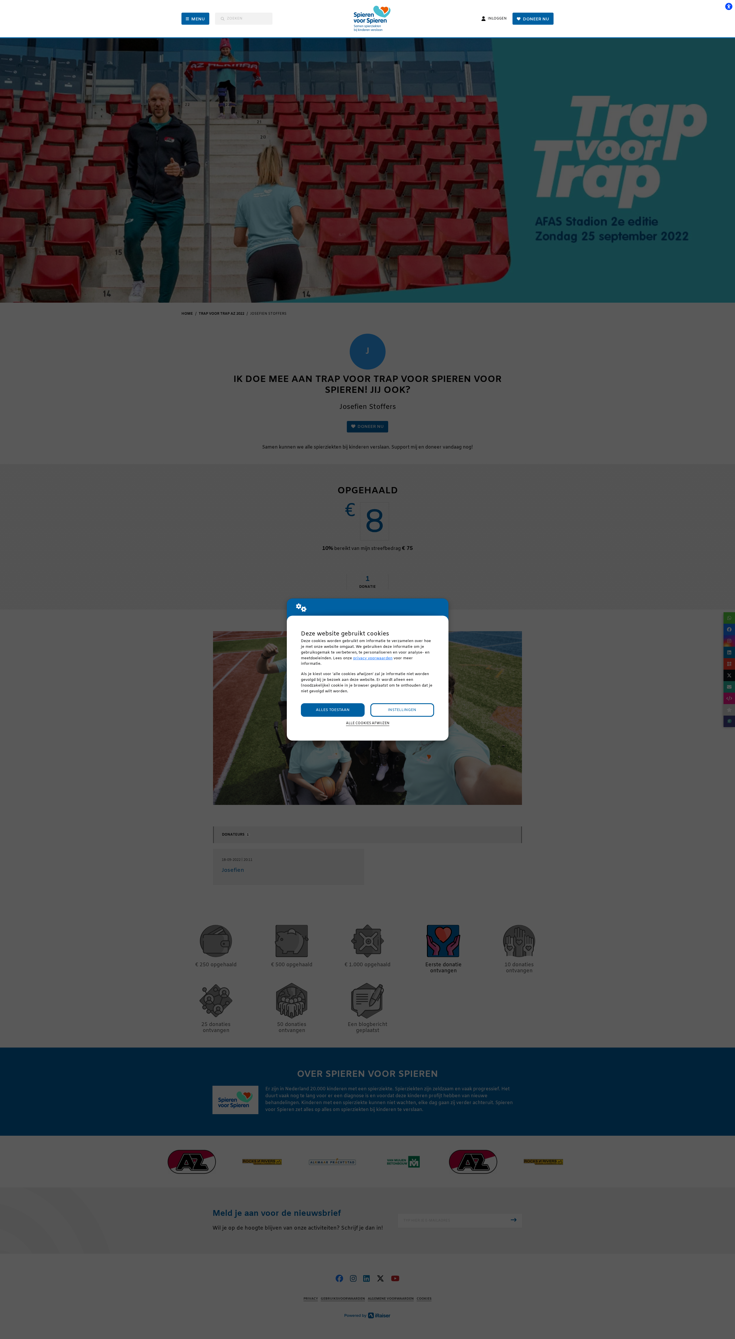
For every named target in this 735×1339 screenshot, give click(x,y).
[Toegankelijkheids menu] (728, 6)
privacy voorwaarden (372, 658)
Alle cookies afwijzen (367, 723)
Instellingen (402, 710)
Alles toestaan (333, 710)
